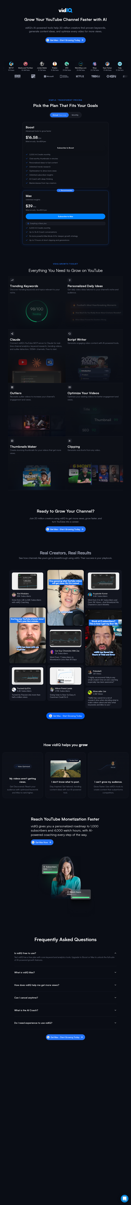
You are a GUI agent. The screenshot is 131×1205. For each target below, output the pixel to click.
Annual (59, 115)
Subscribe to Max (65, 216)
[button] (27, 588)
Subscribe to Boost (65, 148)
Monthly (75, 115)
